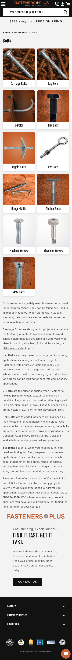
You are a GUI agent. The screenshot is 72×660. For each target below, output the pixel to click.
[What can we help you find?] (65, 12)
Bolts (35, 32)
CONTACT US (27, 581)
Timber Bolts (53, 209)
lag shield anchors (56, 374)
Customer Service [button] (17, 615)
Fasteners (20, 32)
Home (6, 32)
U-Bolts (19, 125)
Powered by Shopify (45, 652)
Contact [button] (11, 606)
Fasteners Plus (31, 652)
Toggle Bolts (19, 167)
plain (51, 440)
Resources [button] (13, 624)
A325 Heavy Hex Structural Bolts (35, 435)
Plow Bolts (19, 292)
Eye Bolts (53, 167)
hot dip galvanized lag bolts (44, 369)
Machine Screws (18, 250)
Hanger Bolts (18, 209)
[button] (3, 4)
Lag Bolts (53, 84)
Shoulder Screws (53, 250)
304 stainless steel (14, 348)
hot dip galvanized (24, 343)
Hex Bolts (53, 125)
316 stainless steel (48, 343)
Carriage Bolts (19, 84)
